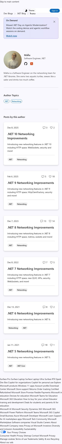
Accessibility (18, 429)
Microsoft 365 (49, 409)
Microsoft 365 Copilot (50, 412)
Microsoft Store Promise (22, 392)
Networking (16, 101)
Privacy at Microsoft (33, 425)
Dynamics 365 (35, 409)
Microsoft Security (20, 409)
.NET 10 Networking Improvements (20, 136)
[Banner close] (54, 21)
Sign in (55, 10)
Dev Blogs (8, 13)
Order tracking (43, 389)
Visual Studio (37, 422)
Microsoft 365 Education (11, 399)
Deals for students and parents (38, 402)
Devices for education (19, 395)
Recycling (55, 438)
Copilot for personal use (42, 382)
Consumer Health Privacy (11, 435)
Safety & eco (44, 438)
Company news (16, 425)
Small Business (6, 415)
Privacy (52, 435)
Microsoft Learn (46, 415)
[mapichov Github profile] (25, 64)
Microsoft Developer (29, 415)
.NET (6, 101)
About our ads (6, 442)
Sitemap (27, 435)
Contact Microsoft (40, 435)
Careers (46, 422)
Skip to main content (9, 1)
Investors (47, 425)
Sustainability (30, 429)
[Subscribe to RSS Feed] (31, 64)
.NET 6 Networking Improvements (30, 313)
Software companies (21, 422)
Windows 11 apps (26, 385)
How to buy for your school (35, 399)
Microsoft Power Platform (11, 412)
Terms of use (21, 438)
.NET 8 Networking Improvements (30, 227)
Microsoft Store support (18, 389)
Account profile (42, 385)
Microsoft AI (5, 409)
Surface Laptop (18, 379)
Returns (32, 389)
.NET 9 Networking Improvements (30, 183)
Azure (16, 415)
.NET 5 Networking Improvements (30, 351)
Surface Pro (5, 379)
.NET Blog (21, 13)
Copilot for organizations (19, 382)
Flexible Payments (42, 392)
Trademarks (33, 438)
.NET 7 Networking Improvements (30, 268)
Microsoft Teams (31, 412)
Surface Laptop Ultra (34, 379)
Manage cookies (7, 438)
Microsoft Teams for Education (44, 395)
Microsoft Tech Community (34, 419)
